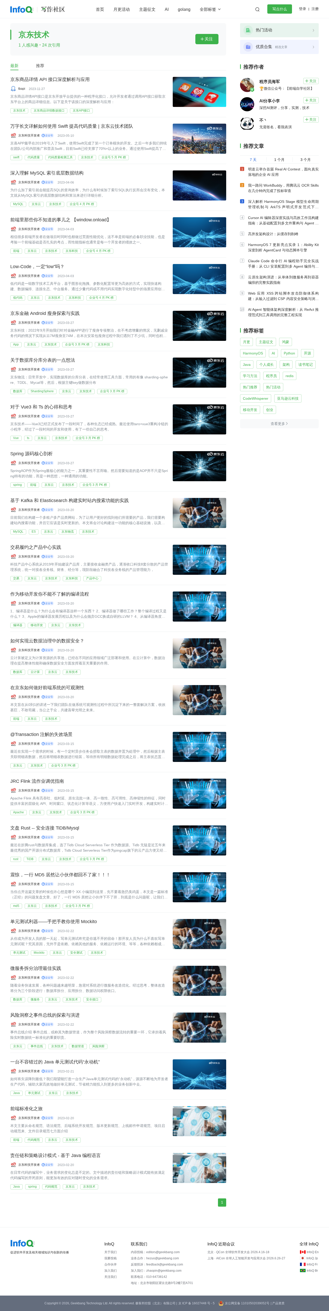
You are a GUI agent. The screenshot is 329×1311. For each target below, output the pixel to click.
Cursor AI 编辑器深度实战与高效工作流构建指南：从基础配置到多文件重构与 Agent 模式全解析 (283, 223)
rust (15, 859)
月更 (246, 342)
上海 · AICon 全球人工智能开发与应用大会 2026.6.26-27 (246, 1258)
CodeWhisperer (255, 398)
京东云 (36, 204)
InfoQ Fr (312, 1264)
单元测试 (19, 952)
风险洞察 (98, 1046)
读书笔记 (305, 364)
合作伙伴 (110, 1264)
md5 (16, 906)
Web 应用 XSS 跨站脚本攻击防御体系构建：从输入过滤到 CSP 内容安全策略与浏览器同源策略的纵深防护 (283, 298)
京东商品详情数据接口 (49, 110)
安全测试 (76, 952)
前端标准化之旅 (26, 1108)
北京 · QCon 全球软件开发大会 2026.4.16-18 (238, 1252)
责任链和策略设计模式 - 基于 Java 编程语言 (55, 1155)
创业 (269, 410)
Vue (16, 438)
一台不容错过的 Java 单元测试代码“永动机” (55, 1061)
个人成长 (266, 364)
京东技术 (19, 110)
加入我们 (110, 1270)
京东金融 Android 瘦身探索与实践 (45, 313)
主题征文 (147, 9)
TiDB (29, 859)
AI (167, 9)
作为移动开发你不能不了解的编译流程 (49, 594)
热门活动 (273, 387)
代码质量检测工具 (60, 157)
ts (28, 438)
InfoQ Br (312, 1270)
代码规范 (34, 1140)
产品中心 (92, 578)
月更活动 (121, 9)
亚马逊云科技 (288, 398)
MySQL (18, 204)
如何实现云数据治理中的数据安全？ (47, 640)
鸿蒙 (285, 342)
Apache (18, 812)
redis (290, 376)
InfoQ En (313, 1252)
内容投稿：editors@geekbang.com (155, 1252)
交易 (16, 578)
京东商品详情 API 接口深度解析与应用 (50, 79)
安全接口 (92, 999)
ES (34, 531)
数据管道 (78, 1046)
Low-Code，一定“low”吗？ (37, 266)
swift (16, 157)
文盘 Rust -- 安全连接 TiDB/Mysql (44, 828)
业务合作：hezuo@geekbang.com (155, 1258)
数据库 (17, 391)
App (16, 344)
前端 (16, 251)
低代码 (17, 297)
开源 (307, 353)
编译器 (17, 625)
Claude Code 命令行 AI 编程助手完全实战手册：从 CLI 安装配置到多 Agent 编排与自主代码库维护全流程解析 (283, 266)
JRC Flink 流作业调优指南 (37, 781)
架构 (286, 364)
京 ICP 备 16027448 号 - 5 (196, 1303)
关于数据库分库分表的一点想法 (42, 360)
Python (289, 353)
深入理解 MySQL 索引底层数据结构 (47, 173)
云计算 (35, 672)
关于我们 (110, 1252)
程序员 (271, 376)
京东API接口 (81, 110)
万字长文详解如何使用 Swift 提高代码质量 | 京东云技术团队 (71, 126)
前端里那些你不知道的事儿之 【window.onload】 (60, 219)
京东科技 (72, 251)
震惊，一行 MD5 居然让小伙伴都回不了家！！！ (60, 874)
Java (16, 1093)
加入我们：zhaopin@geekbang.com (156, 1270)
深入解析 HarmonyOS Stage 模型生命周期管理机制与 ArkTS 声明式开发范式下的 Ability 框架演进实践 (283, 206)
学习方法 (250, 376)
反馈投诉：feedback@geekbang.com (157, 1264)
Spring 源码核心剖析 (31, 453)
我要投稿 (110, 1258)
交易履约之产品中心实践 (35, 547)
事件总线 (37, 1046)
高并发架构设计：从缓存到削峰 (273, 234)
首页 (100, 9)
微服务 (35, 999)
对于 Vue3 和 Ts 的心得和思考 (41, 406)
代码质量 (34, 157)
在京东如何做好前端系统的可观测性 (47, 687)
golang (184, 9)
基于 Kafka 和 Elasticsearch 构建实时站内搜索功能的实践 (69, 500)
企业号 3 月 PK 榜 (77, 344)
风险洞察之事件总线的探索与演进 (45, 1015)
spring (17, 485)
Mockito (39, 952)
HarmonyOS (253, 353)
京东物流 (67, 531)
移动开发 (37, 625)
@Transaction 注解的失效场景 (41, 734)
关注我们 (110, 1277)
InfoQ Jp (312, 1258)
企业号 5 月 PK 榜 (114, 157)
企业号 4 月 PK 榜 (82, 204)
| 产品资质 (278, 1303)
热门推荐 (250, 387)
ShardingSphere (42, 391)
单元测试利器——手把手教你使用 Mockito (53, 921)
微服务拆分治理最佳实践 (35, 968)
